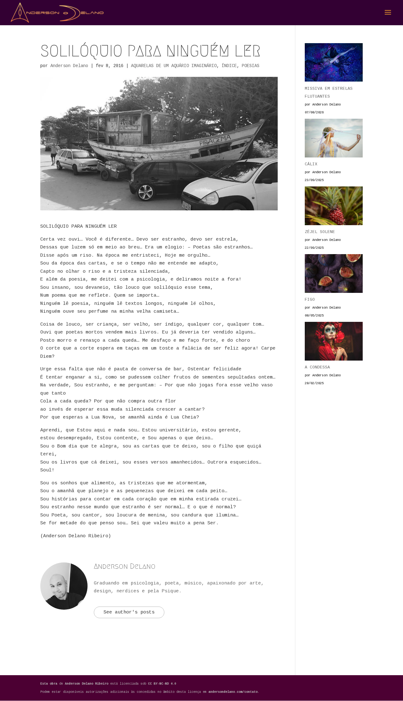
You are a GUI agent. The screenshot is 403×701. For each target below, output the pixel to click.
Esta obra (48, 684)
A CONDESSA (317, 367)
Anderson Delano (69, 65)
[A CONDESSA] (334, 342)
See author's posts (129, 612)
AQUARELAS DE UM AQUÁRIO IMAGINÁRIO (174, 65)
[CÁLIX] (334, 139)
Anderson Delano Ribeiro (87, 684)
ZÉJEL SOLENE (320, 232)
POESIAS (250, 65)
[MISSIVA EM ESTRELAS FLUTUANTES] (334, 64)
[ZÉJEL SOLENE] (334, 207)
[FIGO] (334, 275)
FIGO (310, 299)
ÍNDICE (229, 65)
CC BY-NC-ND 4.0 (162, 684)
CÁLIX (311, 164)
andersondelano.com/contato (233, 692)
